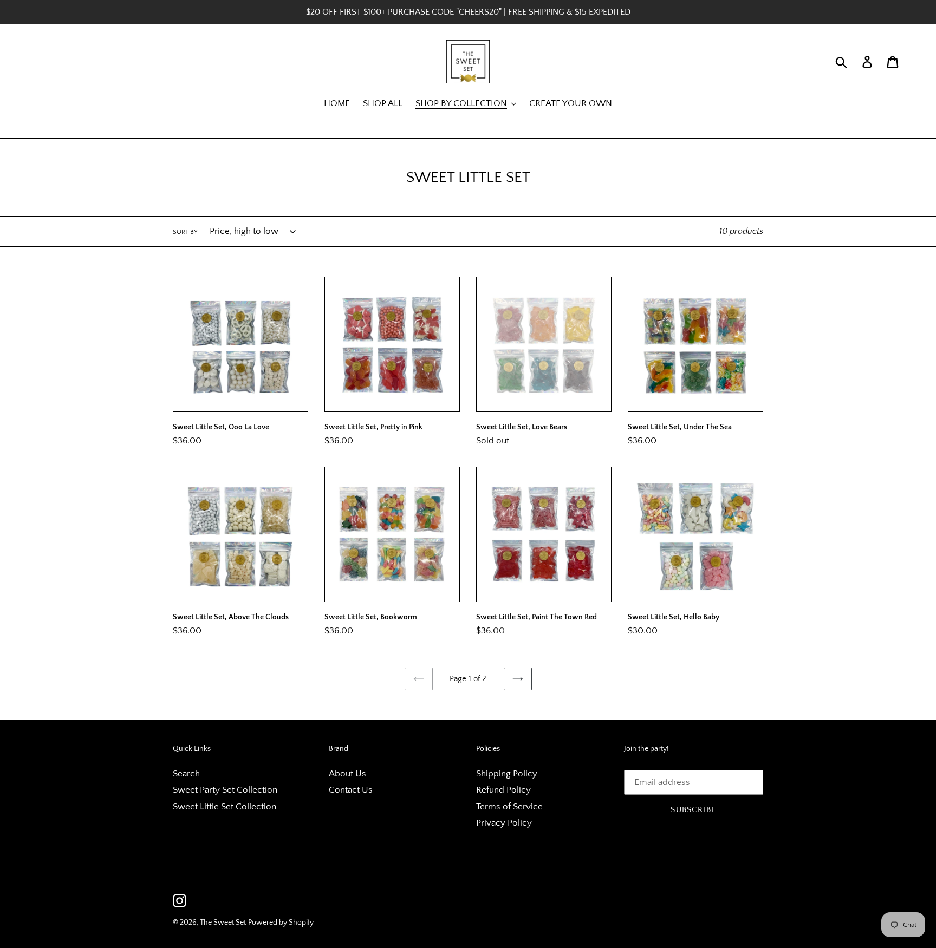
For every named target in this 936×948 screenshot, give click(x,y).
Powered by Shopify (281, 922)
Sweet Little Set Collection (224, 807)
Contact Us (351, 790)
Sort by (185, 232)
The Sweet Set (223, 922)
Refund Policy (503, 790)
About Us (347, 774)
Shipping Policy (506, 774)
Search (186, 774)
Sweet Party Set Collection (225, 790)
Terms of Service (509, 807)
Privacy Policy (504, 823)
